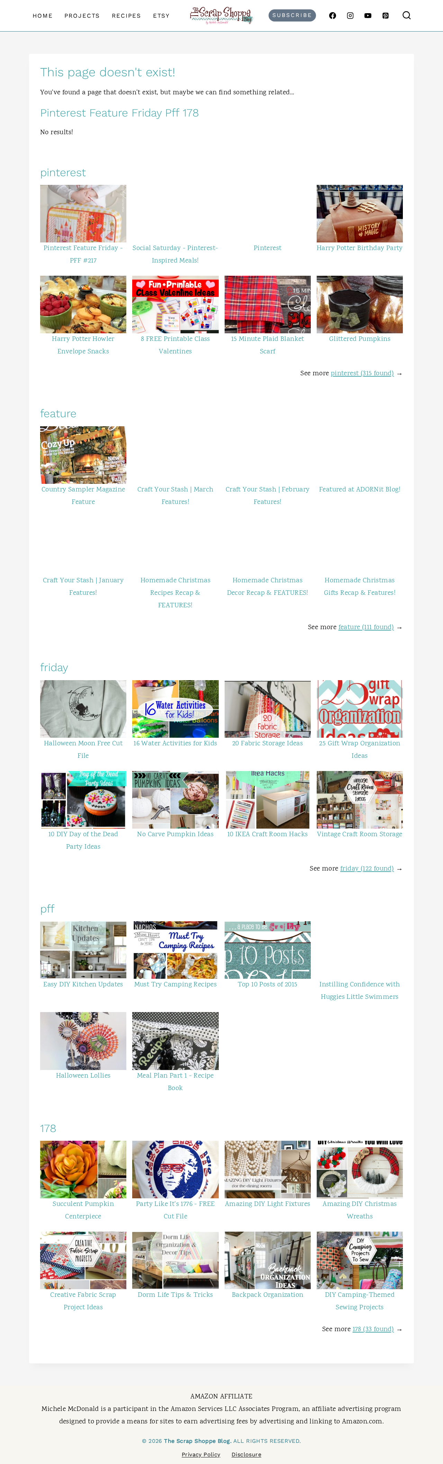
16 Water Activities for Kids (175, 744)
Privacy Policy (201, 1454)
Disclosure (246, 1454)
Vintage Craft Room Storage (359, 835)
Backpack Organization (267, 1295)
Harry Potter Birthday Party (360, 248)
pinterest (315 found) (362, 374)
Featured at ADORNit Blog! (359, 490)
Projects (82, 15)
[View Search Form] (406, 15)
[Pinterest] (385, 16)
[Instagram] (350, 16)
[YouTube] (368, 16)
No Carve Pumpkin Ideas (175, 835)
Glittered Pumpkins (359, 339)
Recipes (126, 15)
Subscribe (292, 15)
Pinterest (268, 248)
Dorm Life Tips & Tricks (175, 1295)
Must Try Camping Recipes (175, 985)
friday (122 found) (367, 869)
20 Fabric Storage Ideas (267, 744)
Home (43, 15)
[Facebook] (333, 16)
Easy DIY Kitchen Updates (83, 985)
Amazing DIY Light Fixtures (267, 1204)
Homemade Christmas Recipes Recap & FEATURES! (175, 593)
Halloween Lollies (83, 1076)
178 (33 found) (373, 1330)
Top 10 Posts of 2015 (268, 985)
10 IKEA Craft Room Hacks (267, 835)
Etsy (161, 15)
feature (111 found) (366, 628)
